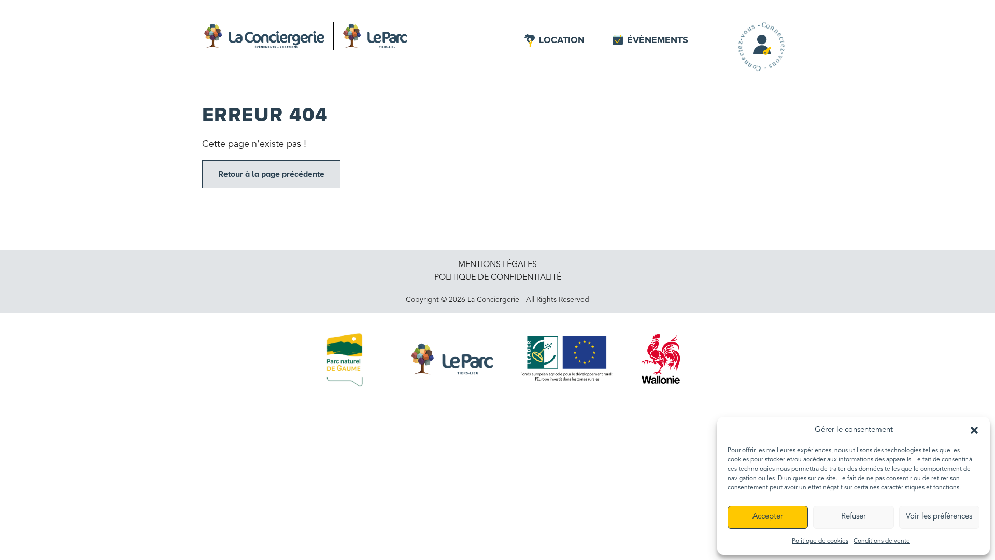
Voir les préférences (939, 517)
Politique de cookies (820, 541)
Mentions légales (497, 265)
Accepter (767, 517)
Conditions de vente (882, 541)
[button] (974, 430)
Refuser (853, 517)
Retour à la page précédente (271, 174)
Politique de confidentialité (497, 278)
